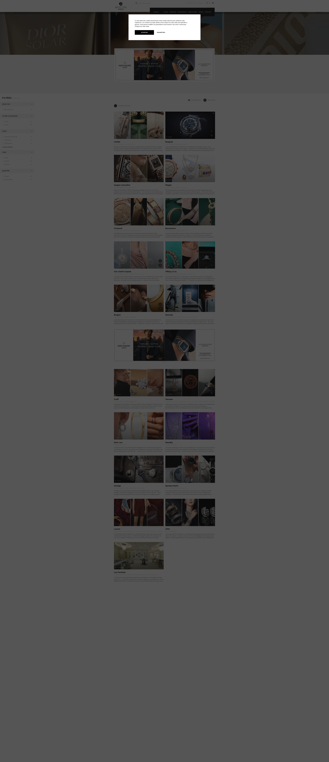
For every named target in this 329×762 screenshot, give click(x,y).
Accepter (144, 32)
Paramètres (161, 32)
